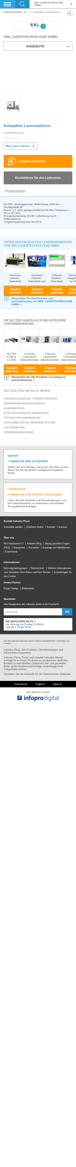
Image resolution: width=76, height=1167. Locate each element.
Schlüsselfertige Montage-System (29, 422)
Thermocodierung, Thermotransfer (30, 398)
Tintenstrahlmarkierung (22, 417)
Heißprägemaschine (19, 432)
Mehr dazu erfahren (18, 145)
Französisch (20, 684)
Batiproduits (28, 588)
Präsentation (15, 191)
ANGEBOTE (35, 46)
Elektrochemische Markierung (26, 412)
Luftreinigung (14, 427)
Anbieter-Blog (34, 543)
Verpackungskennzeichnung (24, 403)
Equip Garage (11, 588)
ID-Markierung (14, 408)
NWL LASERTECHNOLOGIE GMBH (48, 4)
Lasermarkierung (14, 133)
